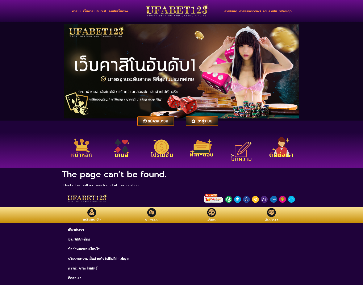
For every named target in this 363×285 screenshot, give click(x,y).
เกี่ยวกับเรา (76, 230)
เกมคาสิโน (270, 11)
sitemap (285, 11)
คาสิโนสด (230, 11)
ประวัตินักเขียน (79, 239)
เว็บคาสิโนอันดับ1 (94, 11)
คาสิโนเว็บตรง (118, 11)
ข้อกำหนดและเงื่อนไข (84, 249)
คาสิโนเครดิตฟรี (250, 11)
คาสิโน (76, 11)
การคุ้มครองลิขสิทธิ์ (82, 268)
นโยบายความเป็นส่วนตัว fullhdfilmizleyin (98, 259)
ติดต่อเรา (74, 278)
